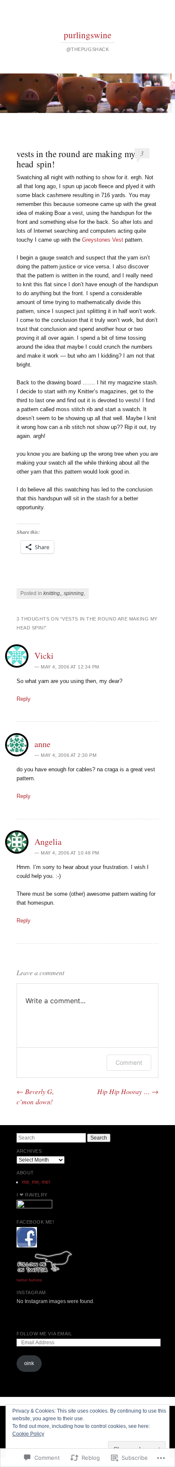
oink (29, 1363)
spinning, (74, 593)
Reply (24, 699)
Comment (129, 1062)
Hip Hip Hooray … (127, 1091)
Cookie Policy (28, 1434)
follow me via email (44, 1333)
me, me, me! (36, 1182)
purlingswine (87, 35)
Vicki (44, 655)
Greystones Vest (102, 240)
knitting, (52, 593)
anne (42, 744)
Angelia (48, 841)
